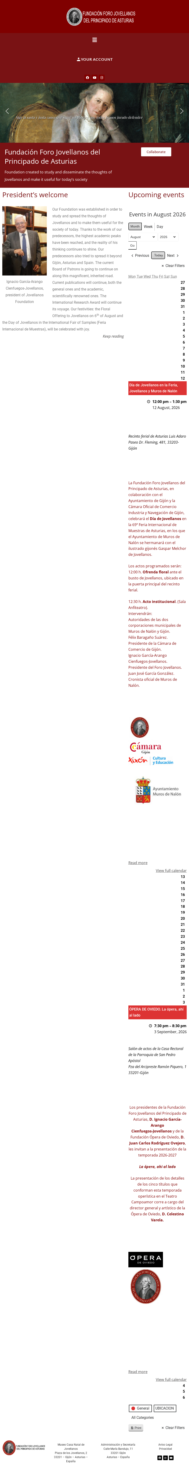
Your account (97, 59)
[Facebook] (87, 78)
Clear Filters (175, 265)
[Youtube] (94, 78)
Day (160, 226)
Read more (138, 862)
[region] (94, 110)
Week (148, 226)
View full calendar (171, 870)
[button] (95, 39)
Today (158, 255)
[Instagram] (102, 78)
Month (135, 226)
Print (135, 1429)
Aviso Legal (165, 1444)
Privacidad (165, 1448)
